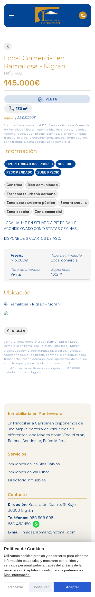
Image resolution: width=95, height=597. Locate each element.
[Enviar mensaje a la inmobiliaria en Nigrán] (36, 524)
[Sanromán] (47, 15)
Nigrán (9, 118)
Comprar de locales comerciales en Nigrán (8, 46)
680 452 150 (19, 523)
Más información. (17, 575)
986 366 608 (41, 517)
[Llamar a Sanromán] (83, 15)
